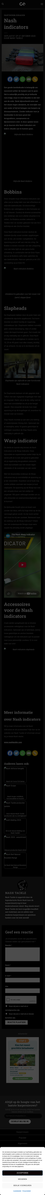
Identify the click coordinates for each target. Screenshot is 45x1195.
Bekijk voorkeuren (23, 1185)
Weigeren (22, 1179)
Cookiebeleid (17, 1191)
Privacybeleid (26, 1191)
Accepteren (22, 1173)
